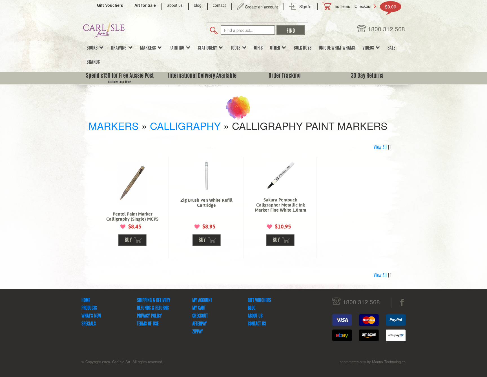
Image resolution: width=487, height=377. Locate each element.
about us (175, 5)
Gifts (258, 48)
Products (89, 308)
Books (93, 48)
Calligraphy (185, 125)
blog (198, 5)
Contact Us (257, 324)
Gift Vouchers (259, 300)
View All (380, 148)
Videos (369, 48)
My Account (202, 300)
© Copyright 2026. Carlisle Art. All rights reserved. (122, 361)
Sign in (305, 6)
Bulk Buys (302, 48)
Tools (236, 48)
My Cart (198, 308)
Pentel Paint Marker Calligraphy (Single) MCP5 (132, 216)
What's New (91, 316)
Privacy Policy (149, 316)
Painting (177, 48)
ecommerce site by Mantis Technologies (373, 361)
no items (342, 6)
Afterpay (199, 324)
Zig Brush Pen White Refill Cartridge (206, 203)
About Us (255, 316)
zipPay (197, 332)
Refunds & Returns (153, 308)
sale (391, 48)
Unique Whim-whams (337, 48)
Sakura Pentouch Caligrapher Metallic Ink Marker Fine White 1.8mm (280, 205)
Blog (251, 308)
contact (219, 5)
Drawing (119, 48)
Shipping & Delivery (153, 300)
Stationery (208, 48)
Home (85, 300)
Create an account (261, 7)
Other (276, 48)
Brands (93, 62)
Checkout (363, 6)
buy (128, 240)
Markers (149, 48)
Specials (88, 324)
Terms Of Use (148, 324)
